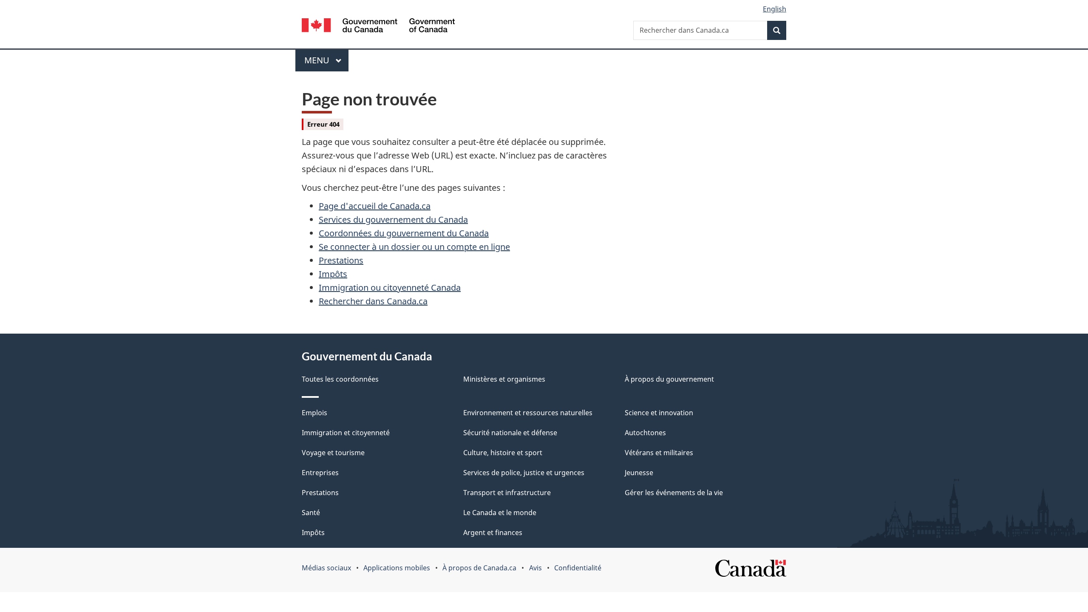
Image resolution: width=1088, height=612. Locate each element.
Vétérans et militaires (659, 452)
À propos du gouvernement (669, 379)
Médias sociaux (326, 567)
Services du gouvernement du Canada (393, 219)
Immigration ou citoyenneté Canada (390, 287)
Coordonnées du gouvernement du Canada (404, 233)
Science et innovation (659, 412)
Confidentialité (577, 567)
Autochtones (645, 432)
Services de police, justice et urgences (523, 472)
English (774, 9)
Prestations (341, 260)
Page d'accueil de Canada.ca (375, 206)
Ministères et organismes (504, 379)
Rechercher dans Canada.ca (373, 301)
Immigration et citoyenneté (346, 432)
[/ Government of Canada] (378, 26)
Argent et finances (492, 532)
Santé (311, 512)
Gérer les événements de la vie (674, 492)
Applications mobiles (396, 567)
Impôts (333, 274)
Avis (535, 567)
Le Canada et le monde (499, 512)
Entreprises (320, 472)
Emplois (314, 412)
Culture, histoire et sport (502, 452)
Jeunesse (639, 472)
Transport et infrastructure (507, 492)
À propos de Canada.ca (479, 567)
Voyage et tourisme (333, 452)
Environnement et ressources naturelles (527, 412)
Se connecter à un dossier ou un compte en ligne (414, 246)
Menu (326, 60)
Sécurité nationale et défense (510, 432)
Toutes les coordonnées (340, 379)
